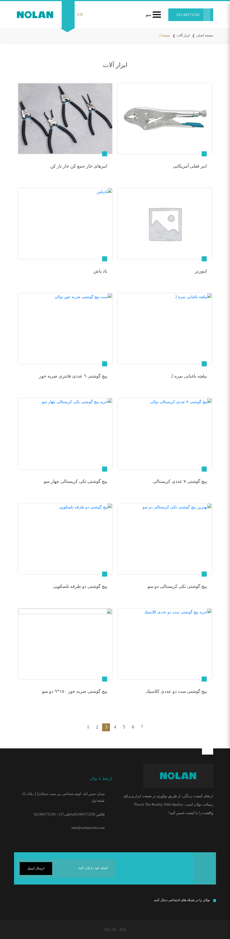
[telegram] (41, 902)
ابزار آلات (183, 35)
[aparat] (19, 901)
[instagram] (53, 901)
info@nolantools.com (88, 828)
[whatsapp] (31, 902)
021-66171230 (188, 15)
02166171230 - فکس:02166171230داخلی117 (69, 814)
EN (80, 15)
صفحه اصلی (204, 35)
